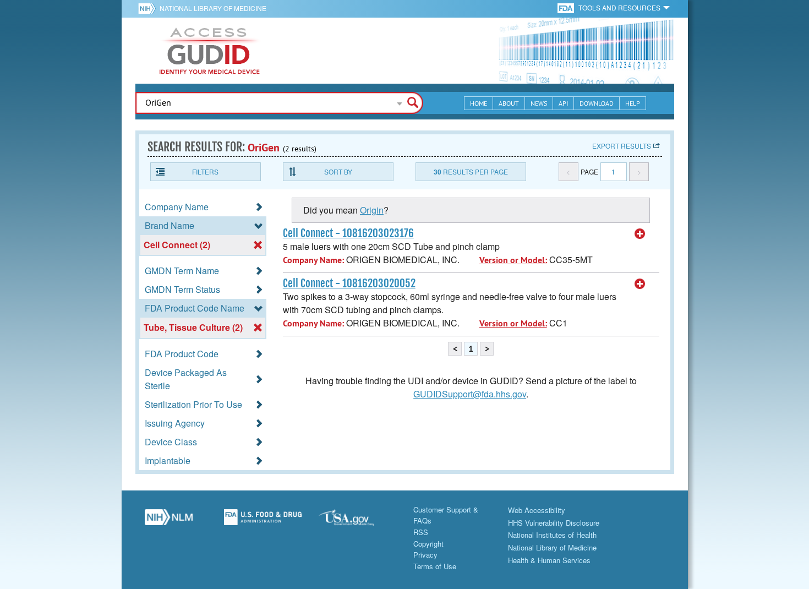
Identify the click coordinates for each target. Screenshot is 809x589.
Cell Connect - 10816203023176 (348, 233)
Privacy (425, 554)
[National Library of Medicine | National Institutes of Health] (169, 521)
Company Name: (313, 260)
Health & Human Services (549, 560)
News (539, 103)
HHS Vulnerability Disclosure (553, 522)
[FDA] (566, 7)
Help (632, 103)
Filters (205, 171)
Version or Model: (513, 260)
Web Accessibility (536, 510)
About (509, 103)
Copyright (428, 543)
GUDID (210, 51)
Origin (372, 210)
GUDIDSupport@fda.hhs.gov (469, 394)
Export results (621, 145)
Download (597, 103)
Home (478, 103)
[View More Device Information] (640, 233)
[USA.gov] (358, 521)
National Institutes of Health (552, 535)
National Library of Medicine (213, 8)
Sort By (338, 171)
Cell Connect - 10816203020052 (349, 283)
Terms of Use (434, 566)
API (563, 103)
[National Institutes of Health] (149, 8)
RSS (420, 532)
